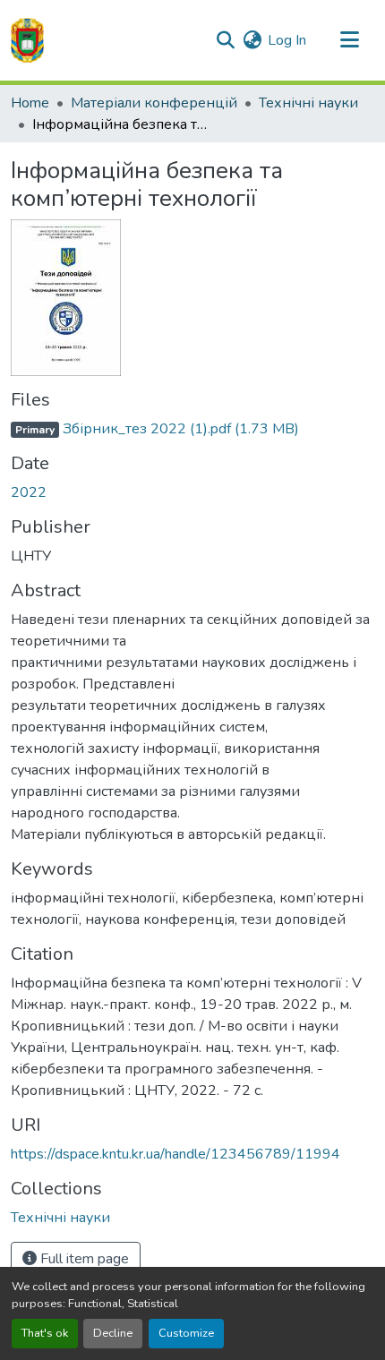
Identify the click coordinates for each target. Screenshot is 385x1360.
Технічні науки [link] (308, 103)
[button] (27, 40)
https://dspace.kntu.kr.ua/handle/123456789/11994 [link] (175, 1154)
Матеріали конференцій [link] (154, 103)
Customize (186, 1333)
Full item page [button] (83, 1259)
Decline (113, 1333)
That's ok (44, 1333)
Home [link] (30, 103)
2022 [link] (29, 492)
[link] (192, 429)
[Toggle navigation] (349, 40)
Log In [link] (287, 40)
